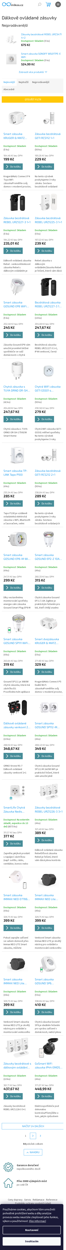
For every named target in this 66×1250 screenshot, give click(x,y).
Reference (51, 1200)
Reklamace (38, 1200)
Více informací (37, 1221)
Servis (27, 1200)
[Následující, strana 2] (33, 1136)
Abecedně (9, 89)
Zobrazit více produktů (31, 71)
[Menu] (58, 4)
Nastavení (31, 1230)
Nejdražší (24, 82)
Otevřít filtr (33, 99)
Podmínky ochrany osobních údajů (33, 1203)
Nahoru (34, 1152)
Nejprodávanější (40, 82)
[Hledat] (39, 4)
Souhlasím (32, 1241)
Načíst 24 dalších (33, 1126)
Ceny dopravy (15, 1200)
